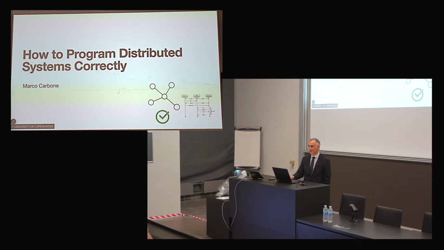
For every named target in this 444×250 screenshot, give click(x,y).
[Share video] (435, 8)
